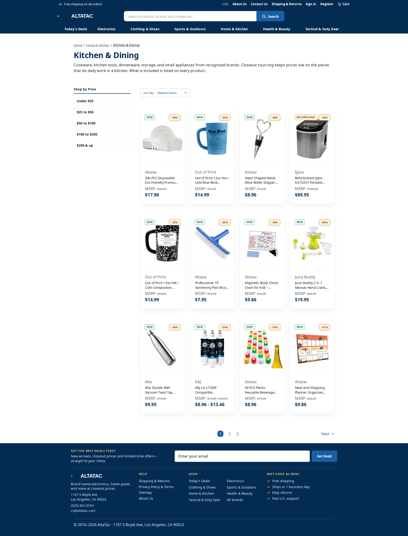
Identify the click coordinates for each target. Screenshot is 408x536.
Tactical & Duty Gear (322, 29)
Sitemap (145, 492)
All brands (235, 500)
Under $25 (85, 101)
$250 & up (85, 145)
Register (326, 4)
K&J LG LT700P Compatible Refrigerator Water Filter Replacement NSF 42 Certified (209, 390)
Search (273, 16)
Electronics (107, 29)
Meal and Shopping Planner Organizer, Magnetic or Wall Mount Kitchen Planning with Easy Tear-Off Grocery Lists (311, 390)
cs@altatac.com (83, 510)
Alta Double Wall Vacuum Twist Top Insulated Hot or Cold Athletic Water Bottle (161, 390)
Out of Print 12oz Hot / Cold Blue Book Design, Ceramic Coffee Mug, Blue (212, 180)
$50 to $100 (86, 123)
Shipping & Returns (287, 4)
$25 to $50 (85, 112)
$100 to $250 (87, 134)
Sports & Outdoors (190, 29)
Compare (161, 138)
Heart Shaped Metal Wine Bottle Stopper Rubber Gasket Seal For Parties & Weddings (260, 180)
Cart (346, 4)
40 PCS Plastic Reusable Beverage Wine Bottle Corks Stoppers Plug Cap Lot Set (261, 390)
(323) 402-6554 (82, 505)
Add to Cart (162, 148)
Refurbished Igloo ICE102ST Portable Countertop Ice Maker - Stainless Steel (311, 180)
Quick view (162, 129)
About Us (239, 4)
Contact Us (259, 4)
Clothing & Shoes (145, 29)
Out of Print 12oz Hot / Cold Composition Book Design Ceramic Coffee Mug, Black (162, 285)
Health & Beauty (276, 29)
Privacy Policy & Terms (156, 487)
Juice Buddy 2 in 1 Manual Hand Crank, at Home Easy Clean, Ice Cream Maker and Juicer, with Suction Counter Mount (311, 285)
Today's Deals (75, 29)
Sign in (311, 4)
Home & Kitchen (234, 29)
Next (325, 433)
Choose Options (212, 358)
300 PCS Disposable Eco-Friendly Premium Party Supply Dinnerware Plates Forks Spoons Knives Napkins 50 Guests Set (162, 180)
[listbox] (173, 93)
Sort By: (148, 93)
